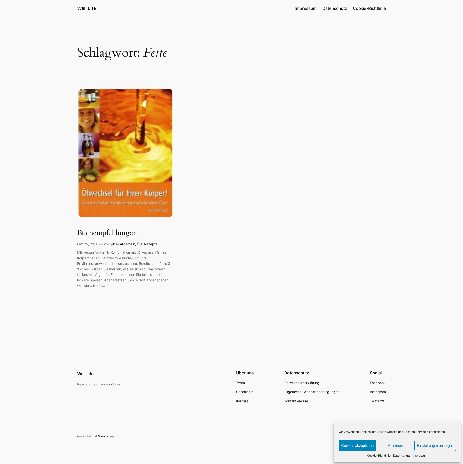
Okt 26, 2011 (87, 244)
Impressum (420, 455)
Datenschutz (401, 455)
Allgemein (127, 244)
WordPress (106, 436)
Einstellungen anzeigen (435, 446)
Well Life (86, 8)
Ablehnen (395, 446)
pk (113, 244)
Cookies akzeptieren (357, 446)
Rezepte (150, 244)
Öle (139, 244)
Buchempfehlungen (107, 233)
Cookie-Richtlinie (379, 455)
